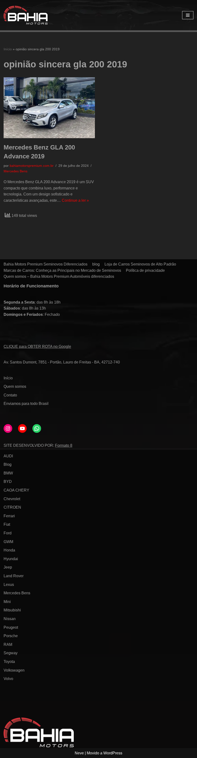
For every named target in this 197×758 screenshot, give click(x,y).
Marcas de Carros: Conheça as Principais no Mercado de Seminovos (62, 270)
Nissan (10, 619)
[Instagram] (8, 428)
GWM (8, 542)
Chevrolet (12, 499)
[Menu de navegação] (187, 15)
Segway (11, 653)
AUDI (8, 456)
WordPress (112, 753)
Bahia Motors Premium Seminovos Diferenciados (45, 264)
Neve (79, 753)
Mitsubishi (12, 610)
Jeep (8, 567)
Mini (7, 602)
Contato (10, 395)
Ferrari (9, 516)
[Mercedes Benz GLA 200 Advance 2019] (49, 107)
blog (96, 264)
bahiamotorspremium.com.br (32, 166)
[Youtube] (22, 428)
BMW (8, 473)
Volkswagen (14, 670)
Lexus (9, 585)
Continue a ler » (75, 200)
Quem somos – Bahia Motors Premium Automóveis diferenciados (59, 276)
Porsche (11, 636)
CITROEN (12, 507)
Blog (8, 464)
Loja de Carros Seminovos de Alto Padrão (140, 264)
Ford (8, 533)
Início (8, 49)
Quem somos (15, 386)
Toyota (9, 662)
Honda (9, 550)
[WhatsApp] (36, 428)
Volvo (8, 679)
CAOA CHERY (16, 490)
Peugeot (11, 627)
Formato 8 (63, 445)
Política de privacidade (145, 270)
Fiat (7, 524)
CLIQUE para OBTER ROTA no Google (37, 346)
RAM (8, 644)
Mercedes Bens (15, 171)
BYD (8, 481)
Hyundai (11, 559)
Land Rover (14, 576)
